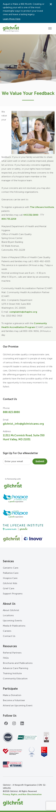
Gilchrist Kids (10, 583)
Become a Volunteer (14, 700)
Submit (39, 461)
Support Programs (12, 593)
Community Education (15, 678)
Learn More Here (11, 19)
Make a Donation (12, 695)
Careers (7, 631)
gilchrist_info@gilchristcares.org (23, 423)
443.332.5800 (30, 214)
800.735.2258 (8, 218)
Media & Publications (14, 625)
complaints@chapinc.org (23, 311)
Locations (8, 615)
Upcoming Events (12, 620)
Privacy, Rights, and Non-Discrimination (22, 794)
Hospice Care (10, 578)
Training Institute (12, 673)
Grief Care (8, 588)
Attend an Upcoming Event (17, 705)
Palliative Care (10, 573)
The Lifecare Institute (42, 207)
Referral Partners (12, 652)
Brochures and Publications (17, 663)
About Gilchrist (11, 610)
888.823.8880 (11, 412)
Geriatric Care (10, 567)
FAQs (6, 657)
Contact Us (9, 636)
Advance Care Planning (15, 668)
